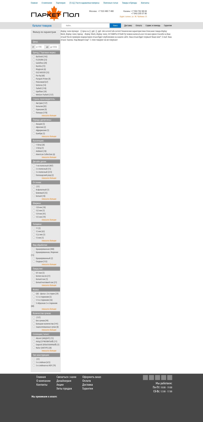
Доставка (128, 25)
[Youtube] (169, 377)
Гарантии (168, 25)
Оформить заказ (91, 377)
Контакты (145, 2)
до (47, 46)
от (33, 46)
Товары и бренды (129, 2)
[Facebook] (151, 377)
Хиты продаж (64, 389)
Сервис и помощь (153, 25)
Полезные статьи (110, 2)
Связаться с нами (66, 377)
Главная (34, 2)
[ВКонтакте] (163, 377)
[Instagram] (145, 377)
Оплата (139, 25)
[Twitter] (157, 377)
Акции (60, 385)
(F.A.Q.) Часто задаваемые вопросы (84, 2)
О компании (47, 2)
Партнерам (60, 2)
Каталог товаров (42, 26)
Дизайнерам (63, 381)
